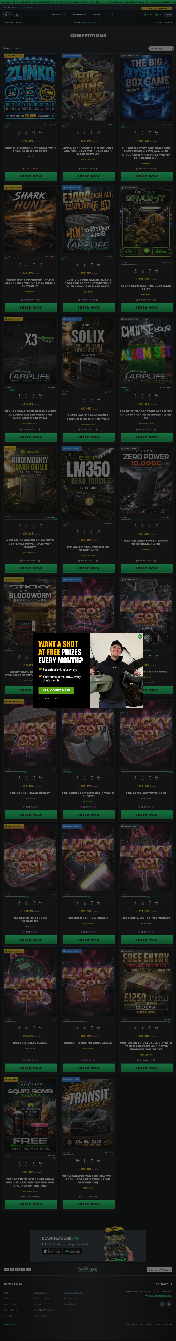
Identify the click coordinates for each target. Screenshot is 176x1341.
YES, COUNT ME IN (56, 690)
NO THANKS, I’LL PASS (49, 698)
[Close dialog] (140, 636)
